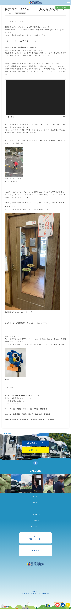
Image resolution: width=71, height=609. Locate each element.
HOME (35, 496)
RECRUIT (35, 526)
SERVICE (35, 520)
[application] (35, 97)
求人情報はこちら (35, 443)
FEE (35, 508)
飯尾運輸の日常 (21, 13)
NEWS (35, 502)
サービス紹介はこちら (63, 7)
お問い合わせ (35, 450)
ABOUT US (35, 514)
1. (10, 117)
